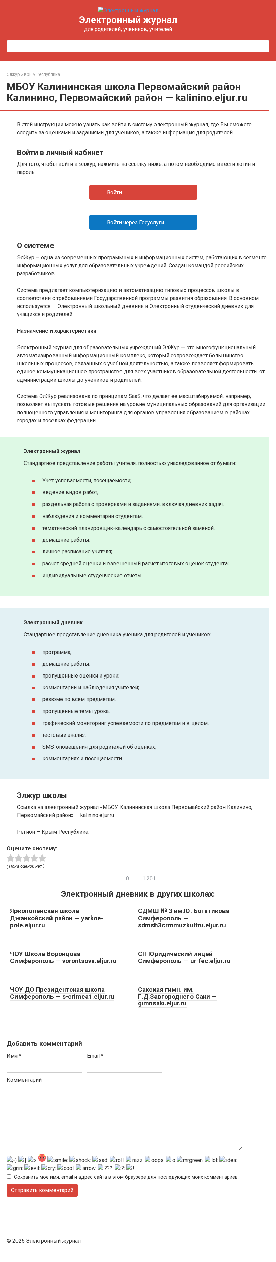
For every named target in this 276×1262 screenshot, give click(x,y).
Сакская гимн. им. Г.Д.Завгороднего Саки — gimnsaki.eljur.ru (177, 997)
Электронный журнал (128, 19)
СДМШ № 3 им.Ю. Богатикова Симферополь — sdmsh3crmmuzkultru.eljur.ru (183, 918)
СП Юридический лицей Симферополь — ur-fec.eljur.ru (184, 957)
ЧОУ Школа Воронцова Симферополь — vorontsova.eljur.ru (63, 957)
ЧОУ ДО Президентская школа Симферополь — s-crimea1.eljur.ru (62, 993)
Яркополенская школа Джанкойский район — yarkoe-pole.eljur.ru (56, 918)
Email (95, 1056)
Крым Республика (42, 74)
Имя (14, 1056)
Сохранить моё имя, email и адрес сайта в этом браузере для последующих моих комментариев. (126, 1177)
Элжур (13, 74)
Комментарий (24, 1080)
